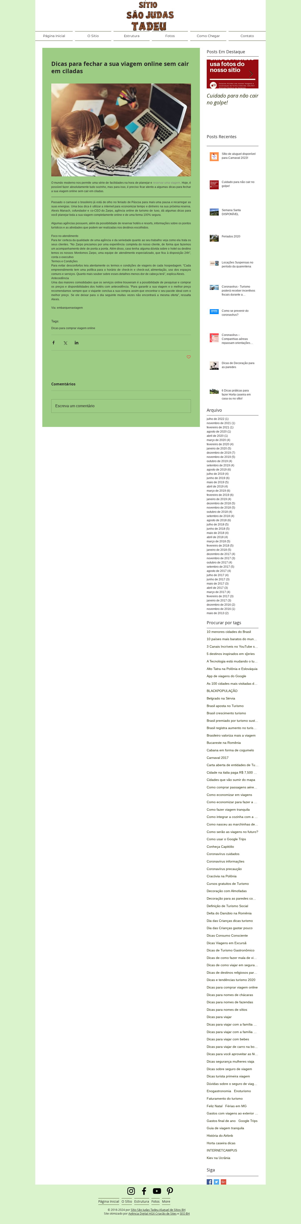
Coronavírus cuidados (223, 854)
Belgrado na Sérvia (221, 698)
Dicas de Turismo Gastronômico (230, 950)
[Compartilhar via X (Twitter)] (65, 342)
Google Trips (247, 1121)
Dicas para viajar (219, 1017)
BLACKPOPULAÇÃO (222, 691)
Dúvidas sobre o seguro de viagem (232, 1084)
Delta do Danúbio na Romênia (229, 913)
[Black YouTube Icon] (157, 1191)
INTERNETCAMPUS (222, 1150)
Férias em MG (236, 1106)
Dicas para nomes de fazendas (230, 1002)
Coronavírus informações (225, 861)
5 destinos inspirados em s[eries (231, 654)
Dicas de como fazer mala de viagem (232, 958)
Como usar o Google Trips (226, 839)
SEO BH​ (185, 1213)
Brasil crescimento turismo (226, 713)
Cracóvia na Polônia (222, 876)
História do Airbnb (220, 1135)
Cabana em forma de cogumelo (230, 750)
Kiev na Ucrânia (218, 1158)
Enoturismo (242, 1091)
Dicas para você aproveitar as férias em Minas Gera (232, 1054)
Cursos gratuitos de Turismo (228, 884)
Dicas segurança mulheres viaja (230, 1061)
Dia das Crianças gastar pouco (230, 928)
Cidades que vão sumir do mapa (231, 780)
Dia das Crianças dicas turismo (230, 921)
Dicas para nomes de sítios (227, 1009)
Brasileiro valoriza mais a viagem (231, 735)
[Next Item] (251, 74)
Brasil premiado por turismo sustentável (232, 720)
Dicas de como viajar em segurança (232, 965)
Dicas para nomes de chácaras (230, 995)
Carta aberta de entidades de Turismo (232, 765)
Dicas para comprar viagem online (73, 328)
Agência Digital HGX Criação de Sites (152, 1213)
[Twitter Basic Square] (216, 1182)
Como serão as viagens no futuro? (232, 832)
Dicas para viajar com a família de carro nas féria (232, 1032)
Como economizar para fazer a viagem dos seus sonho (232, 802)
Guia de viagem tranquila (225, 1128)
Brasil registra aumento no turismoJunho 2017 (232, 728)
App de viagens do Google (226, 676)
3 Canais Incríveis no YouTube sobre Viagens (232, 646)
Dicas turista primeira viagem (228, 1076)
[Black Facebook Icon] (144, 1191)
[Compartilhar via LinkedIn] (76, 342)
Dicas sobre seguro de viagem (229, 1069)
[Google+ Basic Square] (223, 1182)
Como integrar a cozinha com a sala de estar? (232, 817)
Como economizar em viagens (229, 795)
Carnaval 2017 (218, 758)
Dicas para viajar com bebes (228, 1039)
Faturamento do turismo (225, 1098)
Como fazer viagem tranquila (228, 809)
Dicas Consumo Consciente (227, 935)
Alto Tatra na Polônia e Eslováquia (232, 669)
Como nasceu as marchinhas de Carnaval (232, 824)
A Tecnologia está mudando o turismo (232, 661)
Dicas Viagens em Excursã (226, 943)
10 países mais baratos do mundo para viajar (232, 639)
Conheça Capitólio (220, 846)
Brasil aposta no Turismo (225, 706)
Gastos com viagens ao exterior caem (232, 1113)
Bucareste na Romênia (224, 743)
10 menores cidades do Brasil (229, 632)
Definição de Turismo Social (227, 906)
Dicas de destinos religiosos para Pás (232, 972)
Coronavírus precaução (224, 869)
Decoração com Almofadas (227, 891)
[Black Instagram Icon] (131, 1191)
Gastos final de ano (221, 1121)
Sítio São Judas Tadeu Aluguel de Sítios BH (158, 1210)
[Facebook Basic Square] (209, 1182)
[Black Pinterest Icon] (170, 1191)
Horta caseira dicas (221, 1143)
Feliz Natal (214, 1106)
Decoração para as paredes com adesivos (232, 898)
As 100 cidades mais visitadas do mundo (232, 683)
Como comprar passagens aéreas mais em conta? (232, 787)
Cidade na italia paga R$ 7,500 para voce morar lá (232, 772)
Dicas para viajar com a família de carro (232, 1024)
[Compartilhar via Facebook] (53, 342)
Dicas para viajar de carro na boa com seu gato (232, 1047)
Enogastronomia (219, 1091)
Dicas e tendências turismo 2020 (231, 980)
